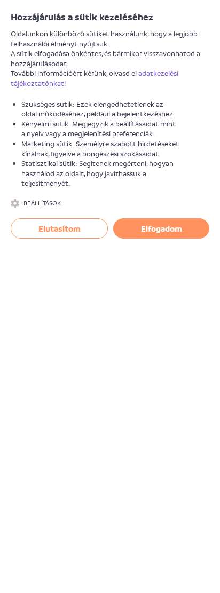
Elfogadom (161, 228)
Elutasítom (59, 228)
